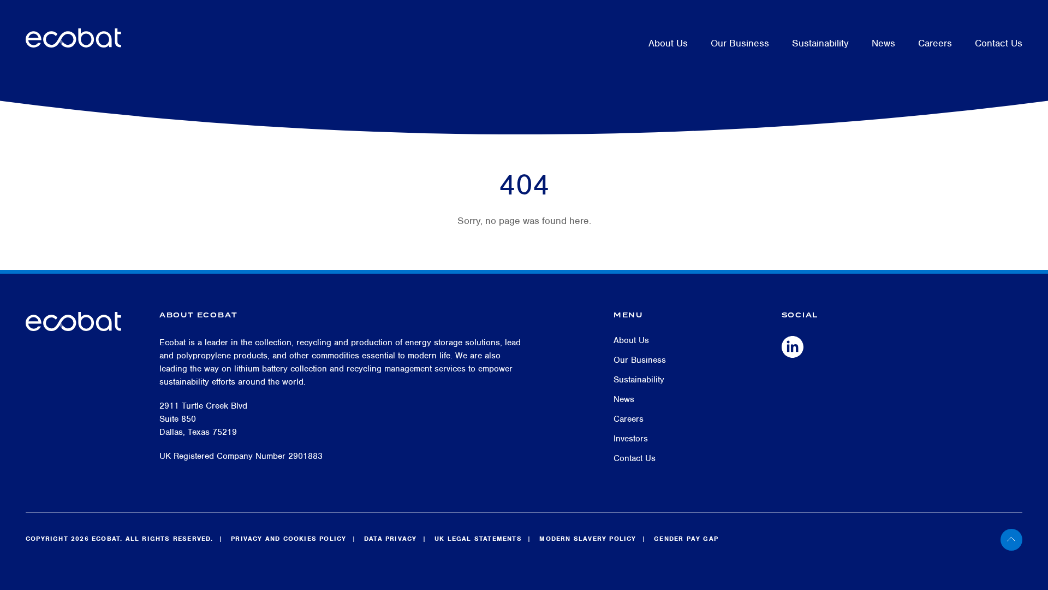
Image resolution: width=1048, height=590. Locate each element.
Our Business (740, 43)
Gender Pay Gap (686, 538)
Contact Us (998, 43)
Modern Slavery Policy (587, 538)
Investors (631, 438)
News (883, 43)
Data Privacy (390, 538)
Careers (935, 43)
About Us (668, 43)
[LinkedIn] (792, 346)
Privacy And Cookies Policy (288, 538)
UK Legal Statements (478, 538)
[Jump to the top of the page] (1024, 540)
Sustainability (820, 43)
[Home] (73, 30)
